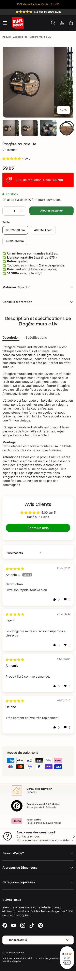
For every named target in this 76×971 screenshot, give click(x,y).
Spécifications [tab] (36, 337)
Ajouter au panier (51, 210)
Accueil (6, 36)
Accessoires (20, 36)
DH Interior (9, 149)
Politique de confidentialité (17, 958)
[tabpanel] (38, 416)
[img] (15, 569)
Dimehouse (17, 952)
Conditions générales (48, 958)
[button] (71, 22)
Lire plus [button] (12, 635)
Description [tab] (10, 337)
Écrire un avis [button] (38, 528)
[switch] (67, 962)
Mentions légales (11, 961)
